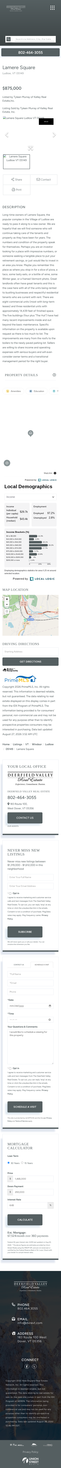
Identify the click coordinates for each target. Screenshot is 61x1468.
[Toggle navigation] (52, 8)
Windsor (37, 744)
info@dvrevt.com (30, 1323)
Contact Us (25, 817)
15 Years (28, 1163)
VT (27, 744)
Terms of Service (21, 1121)
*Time (10, 1013)
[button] (9, 39)
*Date (10, 1000)
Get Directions (30, 661)
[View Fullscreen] (6, 611)
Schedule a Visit (42, 965)
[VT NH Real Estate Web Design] (30, 1461)
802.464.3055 (28, 1308)
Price (10, 1173)
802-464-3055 (30, 52)
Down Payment (15, 1186)
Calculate (25, 1219)
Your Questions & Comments (22, 1026)
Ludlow (49, 744)
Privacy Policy (30, 1451)
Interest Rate (14, 1199)
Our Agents (13, 826)
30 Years (15, 1163)
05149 (9, 749)
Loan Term (12, 1156)
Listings (17, 744)
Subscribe (25, 931)
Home (6, 744)
